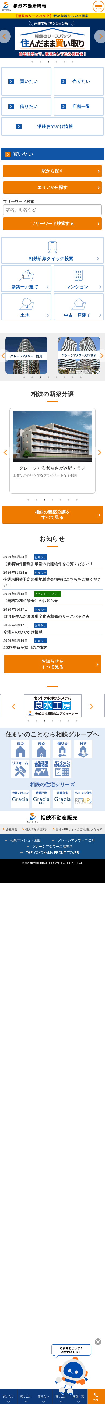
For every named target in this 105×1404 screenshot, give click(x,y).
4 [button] (56, 61)
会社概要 (11, 829)
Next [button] (91, 706)
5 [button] (64, 61)
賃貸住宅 (62, 799)
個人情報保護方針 (36, 829)
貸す (83, 749)
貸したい (61, 1396)
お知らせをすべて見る (52, 664)
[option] (26, 355)
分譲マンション (20, 799)
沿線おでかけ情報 (55, 126)
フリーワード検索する (52, 223)
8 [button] (80, 377)
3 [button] (48, 61)
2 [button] (40, 61)
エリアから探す (52, 187)
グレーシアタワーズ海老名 (52, 846)
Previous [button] (13, 706)
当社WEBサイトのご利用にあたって (79, 829)
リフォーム (20, 769)
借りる (62, 749)
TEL (96, 1397)
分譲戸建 (41, 799)
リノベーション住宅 (83, 799)
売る (41, 749)
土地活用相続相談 (41, 769)
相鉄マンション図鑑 (25, 840)
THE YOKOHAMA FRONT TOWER (52, 853)
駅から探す (52, 171)
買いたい (29, 81)
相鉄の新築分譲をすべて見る (52, 515)
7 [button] (72, 377)
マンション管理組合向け (62, 769)
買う (20, 749)
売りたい (81, 81)
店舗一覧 (81, 106)
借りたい (29, 106)
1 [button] (32, 61)
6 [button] (72, 61)
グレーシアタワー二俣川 (76, 840)
